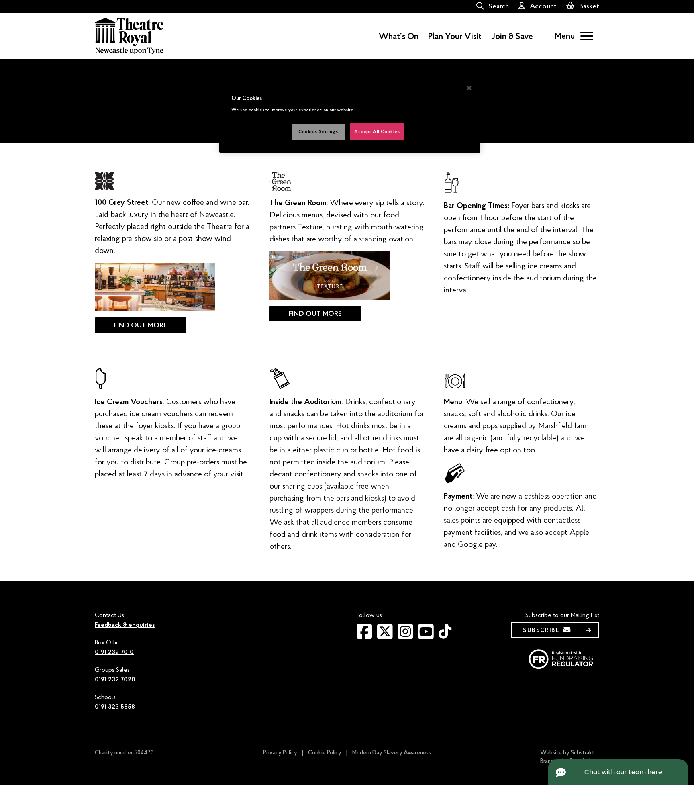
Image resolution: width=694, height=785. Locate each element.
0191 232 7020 (115, 679)
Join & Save (512, 36)
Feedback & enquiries (125, 624)
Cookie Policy (324, 752)
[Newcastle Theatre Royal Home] (129, 35)
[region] (349, 115)
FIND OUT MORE (140, 325)
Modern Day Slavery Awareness (391, 752)
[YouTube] (426, 636)
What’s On (398, 36)
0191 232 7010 (114, 652)
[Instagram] (405, 636)
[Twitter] (385, 636)
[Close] (469, 88)
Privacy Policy (280, 752)
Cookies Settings (318, 131)
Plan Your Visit (455, 36)
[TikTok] (445, 634)
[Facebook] (364, 636)
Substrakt (582, 752)
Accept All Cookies (377, 131)
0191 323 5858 (115, 706)
